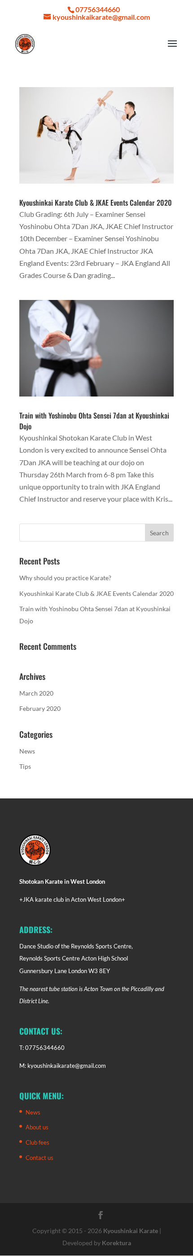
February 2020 (40, 708)
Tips (25, 766)
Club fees (37, 1142)
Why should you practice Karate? (65, 578)
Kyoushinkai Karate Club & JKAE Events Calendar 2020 (95, 202)
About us (37, 1127)
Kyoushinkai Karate (130, 1230)
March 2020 (36, 693)
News (27, 751)
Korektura (116, 1243)
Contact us (39, 1157)
